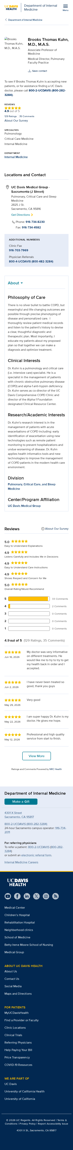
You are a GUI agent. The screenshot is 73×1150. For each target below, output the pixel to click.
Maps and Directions (18, 993)
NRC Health (55, 769)
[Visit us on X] (35, 896)
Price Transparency (17, 1057)
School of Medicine (17, 937)
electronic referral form (36, 855)
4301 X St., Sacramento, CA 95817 (36, 1130)
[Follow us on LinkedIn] (25, 896)
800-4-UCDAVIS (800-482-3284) (31, 261)
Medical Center (14, 907)
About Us (10, 971)
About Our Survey (16, 120)
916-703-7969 (18, 250)
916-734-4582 (31, 227)
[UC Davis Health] (17, 882)
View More (37, 756)
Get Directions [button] (20, 215)
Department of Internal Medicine (25, 20)
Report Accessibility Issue (53, 1123)
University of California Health (24, 1091)
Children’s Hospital (17, 915)
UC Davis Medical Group (24, 506)
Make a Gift (21, 801)
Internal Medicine (16, 157)
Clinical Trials (13, 1035)
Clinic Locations (15, 1027)
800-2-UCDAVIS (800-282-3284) (26, 824)
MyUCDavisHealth (16, 1013)
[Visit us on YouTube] (7, 896)
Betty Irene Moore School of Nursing (28, 945)
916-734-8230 (35, 222)
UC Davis (10, 1084)
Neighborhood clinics (18, 930)
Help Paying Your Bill (18, 1050)
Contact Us (11, 979)
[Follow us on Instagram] (44, 896)
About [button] (13, 283)
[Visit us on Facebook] (16, 896)
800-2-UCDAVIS (38, 847)
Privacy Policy (27, 1123)
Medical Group (14, 952)
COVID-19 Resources (18, 1065)
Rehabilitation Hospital (19, 922)
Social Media (13, 986)
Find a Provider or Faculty (21, 1020)
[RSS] (54, 896)
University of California (19, 1099)
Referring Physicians (18, 1042)
